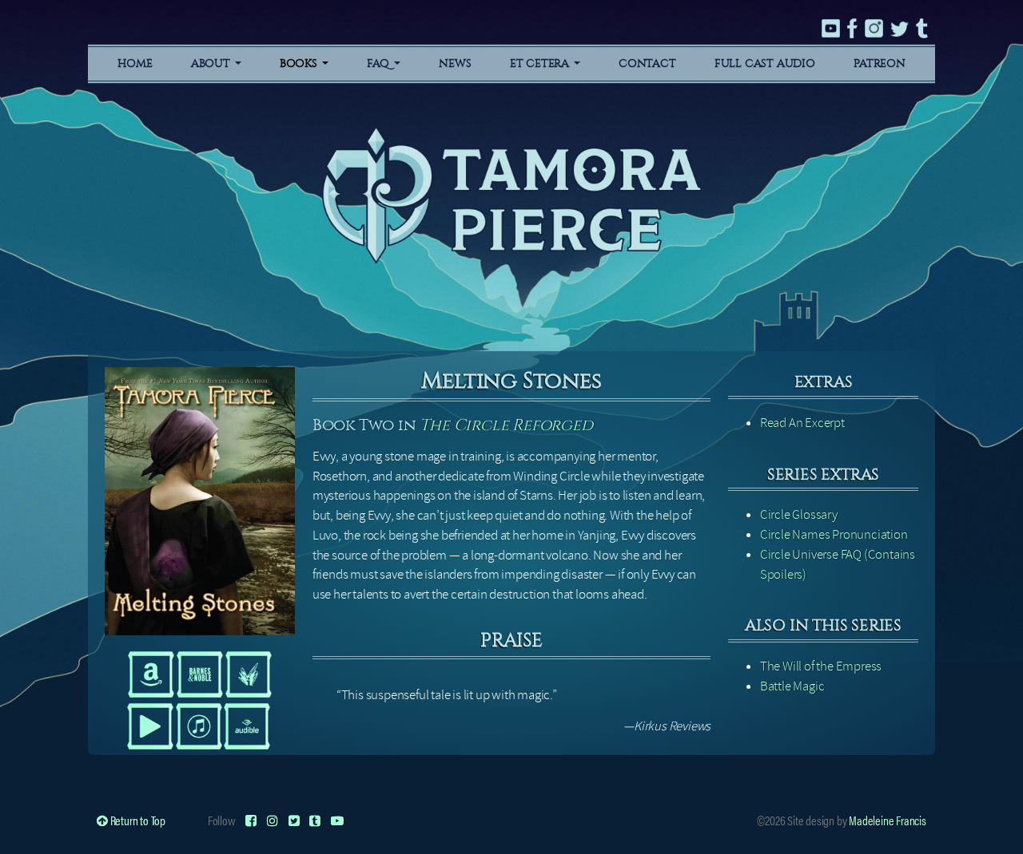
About (212, 63)
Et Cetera (541, 63)
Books (300, 63)
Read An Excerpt (802, 422)
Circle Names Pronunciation (834, 534)
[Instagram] (272, 820)
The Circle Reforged (506, 425)
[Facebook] (251, 820)
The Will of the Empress (821, 666)
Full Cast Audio (765, 63)
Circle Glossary (799, 514)
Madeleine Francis (887, 820)
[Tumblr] (314, 820)
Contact (647, 63)
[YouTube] (337, 820)
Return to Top (136, 820)
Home (134, 63)
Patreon (880, 63)
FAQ (379, 63)
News (455, 63)
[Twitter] (294, 820)
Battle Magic (792, 686)
